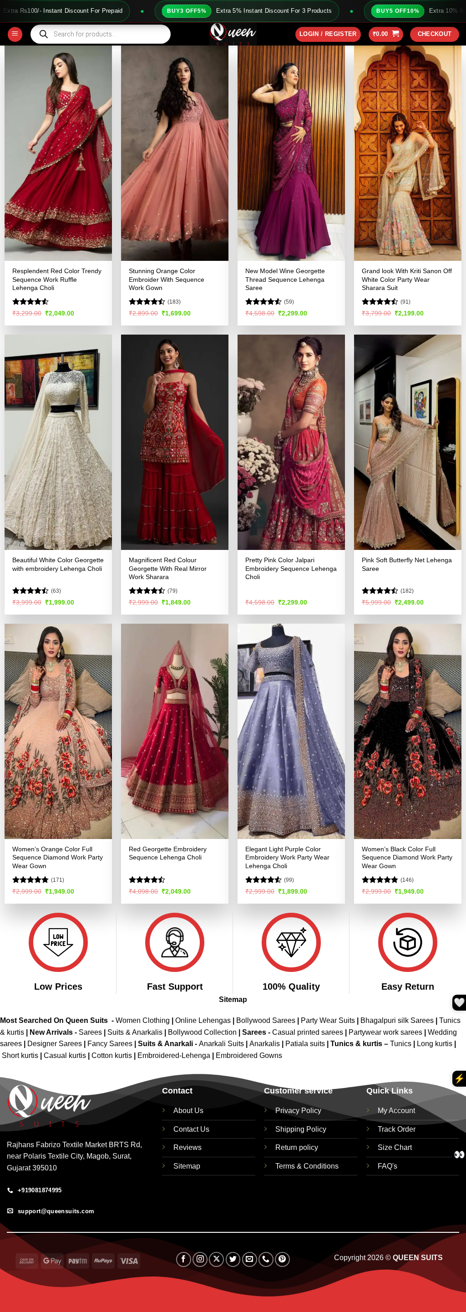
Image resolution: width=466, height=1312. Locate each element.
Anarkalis (265, 1044)
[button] (15, 34)
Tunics (401, 1044)
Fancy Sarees (109, 1044)
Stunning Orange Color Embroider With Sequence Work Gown (166, 279)
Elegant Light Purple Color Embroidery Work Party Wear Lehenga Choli (287, 857)
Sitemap (233, 999)
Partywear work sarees (385, 1032)
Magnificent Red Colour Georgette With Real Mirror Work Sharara (168, 568)
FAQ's (387, 1166)
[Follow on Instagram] (200, 1259)
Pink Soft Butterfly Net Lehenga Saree (407, 564)
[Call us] (266, 1259)
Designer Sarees (54, 1044)
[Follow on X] (216, 1259)
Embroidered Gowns (249, 1055)
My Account (396, 1110)
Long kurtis (435, 1044)
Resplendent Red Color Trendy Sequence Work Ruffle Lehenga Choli (56, 279)
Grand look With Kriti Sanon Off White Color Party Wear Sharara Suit (407, 279)
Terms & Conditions (307, 1166)
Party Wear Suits (328, 1020)
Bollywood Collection (202, 1032)
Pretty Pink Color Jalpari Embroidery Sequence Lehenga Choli (291, 568)
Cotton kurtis (112, 1055)
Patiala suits (306, 1044)
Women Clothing (143, 1020)
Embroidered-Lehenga (173, 1055)
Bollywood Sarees (265, 1020)
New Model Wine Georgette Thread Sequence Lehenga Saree (285, 279)
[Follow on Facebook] (183, 1259)
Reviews (187, 1147)
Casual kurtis (66, 1055)
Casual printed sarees (307, 1032)
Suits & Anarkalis (134, 1032)
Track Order (396, 1129)
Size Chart (395, 1147)
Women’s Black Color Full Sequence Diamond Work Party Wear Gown (407, 857)
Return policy (296, 1147)
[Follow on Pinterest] (282, 1259)
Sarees (90, 1032)
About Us (188, 1110)
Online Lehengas (203, 1020)
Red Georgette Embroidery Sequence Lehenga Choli (168, 853)
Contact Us (191, 1129)
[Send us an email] (249, 1259)
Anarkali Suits (222, 1044)
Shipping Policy (300, 1129)
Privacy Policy (298, 1110)
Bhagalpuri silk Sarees (397, 1020)
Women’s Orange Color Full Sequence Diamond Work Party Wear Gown (57, 857)
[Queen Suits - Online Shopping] (233, 34)
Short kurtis (21, 1055)
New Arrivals (51, 1032)
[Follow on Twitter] (233, 1259)
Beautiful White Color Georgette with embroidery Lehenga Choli (58, 564)
